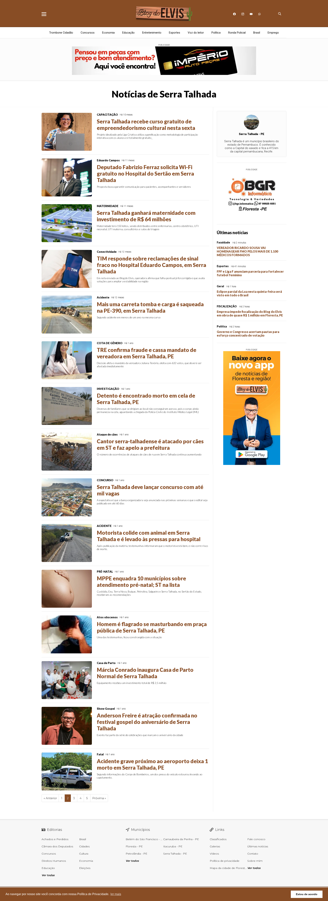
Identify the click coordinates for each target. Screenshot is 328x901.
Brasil (256, 32)
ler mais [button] (115, 894)
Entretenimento (151, 32)
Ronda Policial (237, 32)
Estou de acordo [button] (306, 894)
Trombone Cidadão (61, 32)
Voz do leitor (196, 32)
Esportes (174, 32)
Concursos (88, 32)
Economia (108, 32)
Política (216, 32)
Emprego (273, 32)
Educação (128, 32)
